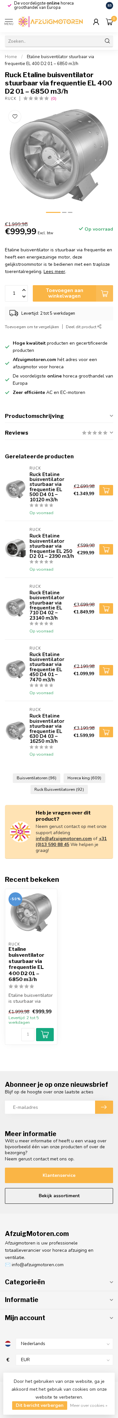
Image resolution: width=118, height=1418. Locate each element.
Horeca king (84, 778)
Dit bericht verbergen (40, 1405)
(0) (53, 98)
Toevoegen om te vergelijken (32, 327)
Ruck (10, 99)
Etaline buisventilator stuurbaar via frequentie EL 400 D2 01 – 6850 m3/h (26, 964)
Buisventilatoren (36, 778)
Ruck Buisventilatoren (59, 789)
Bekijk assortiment (59, 1196)
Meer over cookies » (89, 1405)
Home (11, 57)
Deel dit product (81, 327)
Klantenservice (59, 1175)
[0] (109, 21)
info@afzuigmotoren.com (64, 838)
